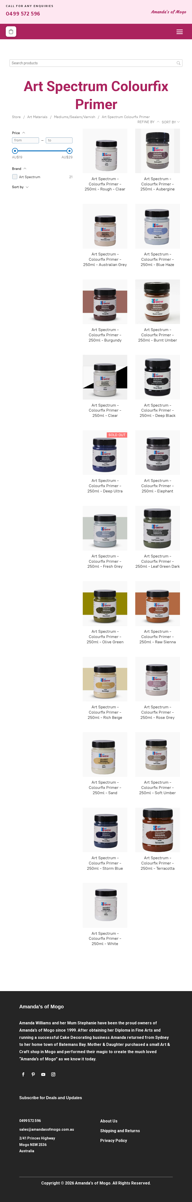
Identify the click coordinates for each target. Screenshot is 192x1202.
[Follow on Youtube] (43, 1074)
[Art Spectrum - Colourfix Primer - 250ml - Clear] (105, 377)
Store (16, 117)
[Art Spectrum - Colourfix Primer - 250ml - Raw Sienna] (157, 603)
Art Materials (37, 117)
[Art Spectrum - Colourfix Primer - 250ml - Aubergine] (157, 151)
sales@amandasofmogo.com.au (46, 1129)
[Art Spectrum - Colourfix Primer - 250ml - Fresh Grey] (105, 528)
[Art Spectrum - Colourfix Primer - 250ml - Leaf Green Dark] (157, 528)
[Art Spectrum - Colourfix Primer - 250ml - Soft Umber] (157, 754)
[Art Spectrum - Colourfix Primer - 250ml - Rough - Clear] (105, 151)
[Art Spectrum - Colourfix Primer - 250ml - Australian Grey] (105, 226)
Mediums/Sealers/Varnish (74, 117)
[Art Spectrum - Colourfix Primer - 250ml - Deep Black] (157, 377)
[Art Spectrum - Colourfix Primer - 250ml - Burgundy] (105, 301)
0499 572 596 (30, 1121)
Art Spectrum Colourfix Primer (126, 117)
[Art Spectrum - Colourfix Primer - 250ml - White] (105, 905)
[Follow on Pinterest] (33, 1074)
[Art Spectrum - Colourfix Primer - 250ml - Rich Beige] (105, 679)
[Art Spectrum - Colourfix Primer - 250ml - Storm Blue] (105, 830)
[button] (11, 31)
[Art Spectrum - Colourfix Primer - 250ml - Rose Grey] (157, 679)
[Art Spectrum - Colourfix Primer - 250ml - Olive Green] (105, 603)
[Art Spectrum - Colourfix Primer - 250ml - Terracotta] (157, 830)
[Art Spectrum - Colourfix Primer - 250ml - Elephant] (157, 452)
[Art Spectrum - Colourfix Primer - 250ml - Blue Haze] (157, 226)
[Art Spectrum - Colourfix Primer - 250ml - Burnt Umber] (157, 301)
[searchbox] (96, 63)
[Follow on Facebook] (23, 1074)
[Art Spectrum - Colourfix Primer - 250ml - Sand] (105, 754)
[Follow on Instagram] (53, 1074)
